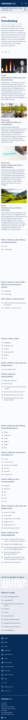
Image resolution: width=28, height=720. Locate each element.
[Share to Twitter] (9, 52)
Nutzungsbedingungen (6, 712)
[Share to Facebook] (6, 52)
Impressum (4, 703)
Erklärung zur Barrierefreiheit (8, 708)
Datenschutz (4, 705)
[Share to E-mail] (2, 52)
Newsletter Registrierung (7, 714)
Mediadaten (4, 710)
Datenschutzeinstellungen (7, 706)
